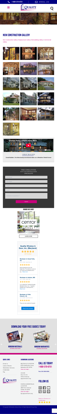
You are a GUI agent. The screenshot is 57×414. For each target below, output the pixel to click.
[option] (28, 222)
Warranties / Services (8, 368)
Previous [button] (3, 228)
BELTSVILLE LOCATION (27, 363)
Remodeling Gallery (37, 40)
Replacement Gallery (24, 40)
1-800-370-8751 (17, 2)
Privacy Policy (34, 407)
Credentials (6, 370)
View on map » (25, 369)
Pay (4, 372)
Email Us (44, 2)
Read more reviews (28, 308)
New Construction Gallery (10, 40)
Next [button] (53, 228)
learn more (28, 236)
